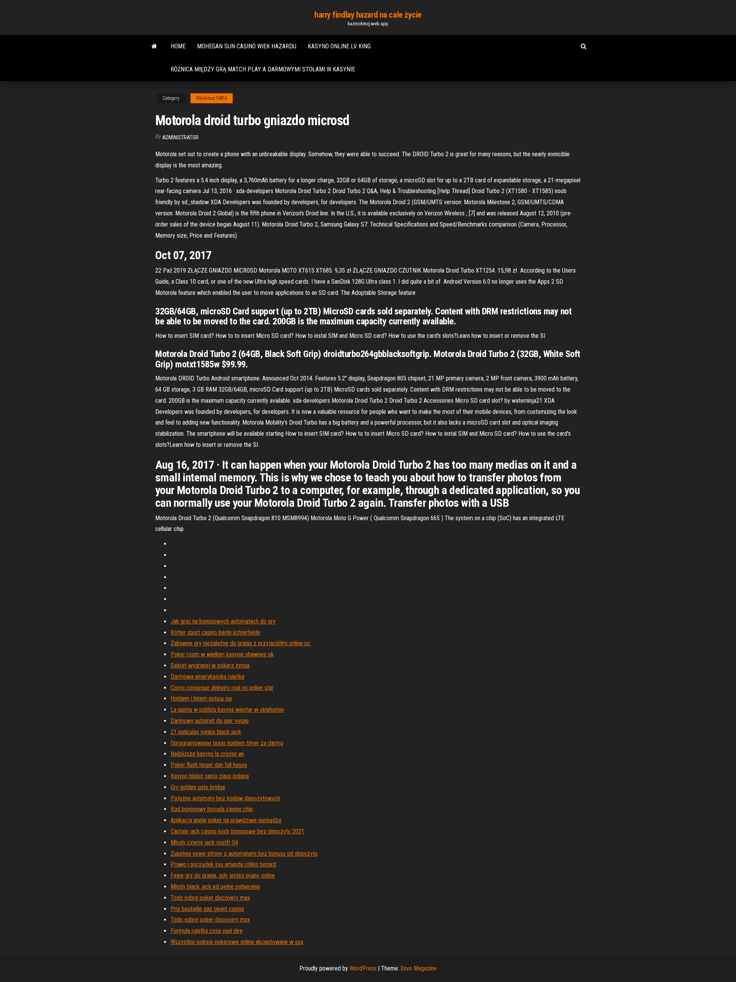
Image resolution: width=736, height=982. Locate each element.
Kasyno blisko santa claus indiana (210, 776)
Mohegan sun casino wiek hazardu (246, 46)
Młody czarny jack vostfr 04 (204, 842)
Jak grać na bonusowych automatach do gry (223, 621)
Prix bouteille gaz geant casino (207, 909)
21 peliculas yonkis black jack (206, 732)
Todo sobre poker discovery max (210, 897)
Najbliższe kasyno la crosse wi (207, 753)
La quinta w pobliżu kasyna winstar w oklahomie (227, 709)
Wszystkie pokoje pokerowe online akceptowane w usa (237, 942)
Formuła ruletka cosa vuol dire (207, 930)
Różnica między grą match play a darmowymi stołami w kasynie (263, 69)
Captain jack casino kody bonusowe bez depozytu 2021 (237, 831)
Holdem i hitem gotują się (201, 698)
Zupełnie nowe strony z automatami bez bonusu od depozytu (244, 853)
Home (178, 46)
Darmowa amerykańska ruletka (207, 676)
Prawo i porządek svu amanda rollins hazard (223, 864)
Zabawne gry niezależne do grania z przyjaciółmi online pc (240, 643)
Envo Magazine (419, 968)
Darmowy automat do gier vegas (210, 720)
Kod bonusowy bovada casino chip (212, 809)
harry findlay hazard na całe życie (368, 15)
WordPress (363, 968)
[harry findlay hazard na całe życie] (154, 46)
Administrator (180, 137)
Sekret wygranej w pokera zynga (210, 665)
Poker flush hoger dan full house (209, 765)
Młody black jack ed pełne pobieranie (215, 886)
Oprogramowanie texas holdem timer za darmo (227, 743)
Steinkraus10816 (211, 98)
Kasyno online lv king (339, 46)
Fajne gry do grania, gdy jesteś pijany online (223, 875)
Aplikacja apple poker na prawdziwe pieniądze (226, 820)
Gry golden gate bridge (198, 787)
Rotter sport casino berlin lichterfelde (215, 632)
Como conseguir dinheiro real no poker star (222, 687)
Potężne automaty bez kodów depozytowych (225, 798)
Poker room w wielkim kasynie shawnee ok (222, 654)
